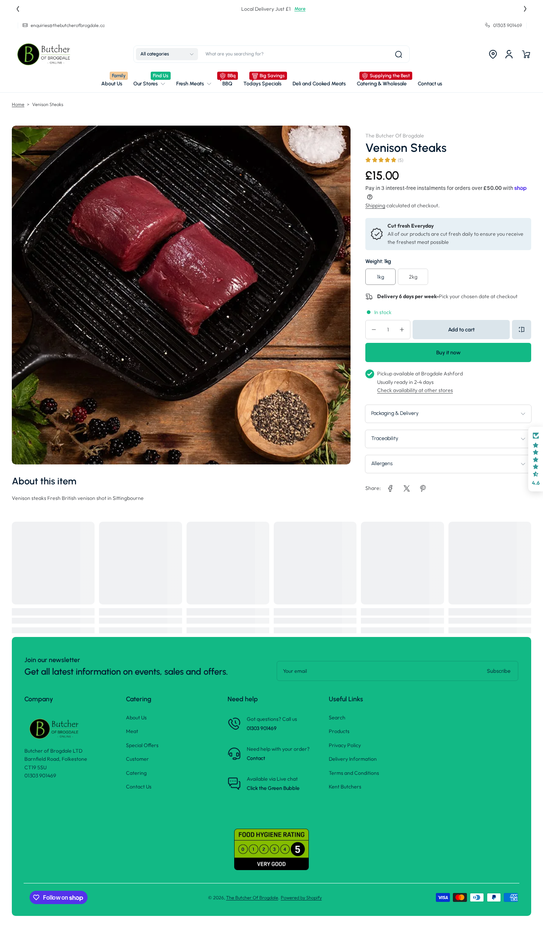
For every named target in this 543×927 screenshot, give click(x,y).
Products (339, 731)
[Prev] (18, 9)
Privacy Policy (345, 745)
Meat (132, 731)
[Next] (525, 9)
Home (18, 104)
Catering (136, 773)
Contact (256, 758)
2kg (413, 276)
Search (337, 717)
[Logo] (45, 54)
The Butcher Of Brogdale (252, 897)
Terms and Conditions (354, 773)
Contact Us (138, 786)
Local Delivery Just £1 (264, 9)
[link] (149, 84)
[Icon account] (509, 54)
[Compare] (521, 329)
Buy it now (448, 352)
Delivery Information (353, 759)
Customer (137, 759)
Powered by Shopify (301, 897)
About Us (136, 717)
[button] (167, 54)
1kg (380, 276)
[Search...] (398, 54)
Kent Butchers (345, 786)
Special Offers (142, 745)
